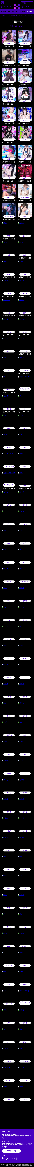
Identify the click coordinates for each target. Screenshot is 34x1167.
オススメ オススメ (6, 7)
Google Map (11, 1151)
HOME (3, 11)
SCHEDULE (12, 11)
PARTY (22, 11)
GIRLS (29, 11)
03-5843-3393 (16, 1136)
